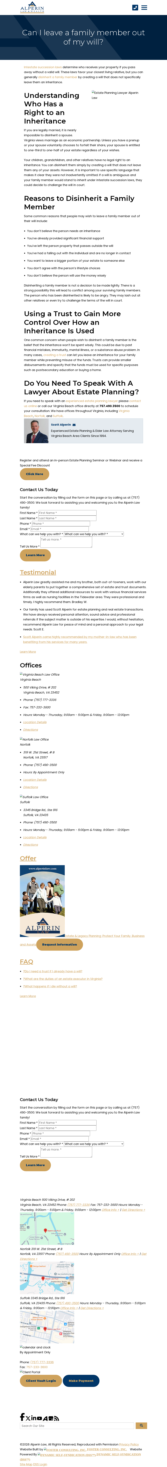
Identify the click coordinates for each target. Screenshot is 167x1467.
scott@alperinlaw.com (75, 425)
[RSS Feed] (56, 1420)
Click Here (34, 474)
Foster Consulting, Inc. (106, 1449)
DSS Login (40, 1464)
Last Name (29, 518)
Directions (30, 730)
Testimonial (38, 572)
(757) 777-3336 (78, 1205)
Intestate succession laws (43, 67)
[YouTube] (40, 1420)
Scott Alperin (61, 425)
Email (25, 529)
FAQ (26, 961)
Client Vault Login (41, 1381)
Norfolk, (40, 416)
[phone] (135, 7)
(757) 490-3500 (67, 1254)
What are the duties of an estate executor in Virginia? (63, 979)
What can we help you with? (41, 534)
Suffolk (58, 416)
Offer (28, 858)
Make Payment (81, 1381)
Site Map (26, 1464)
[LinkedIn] (34, 1420)
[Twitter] (28, 1420)
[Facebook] (23, 1420)
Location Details (34, 722)
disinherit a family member (57, 77)
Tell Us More (30, 547)
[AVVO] (45, 1420)
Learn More (35, 555)
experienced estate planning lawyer (92, 401)
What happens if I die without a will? (50, 986)
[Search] (141, 1425)
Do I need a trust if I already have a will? (52, 971)
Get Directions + (133, 1210)
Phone (25, 524)
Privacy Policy (129, 1444)
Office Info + (110, 1210)
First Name (29, 513)
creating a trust (54, 355)
